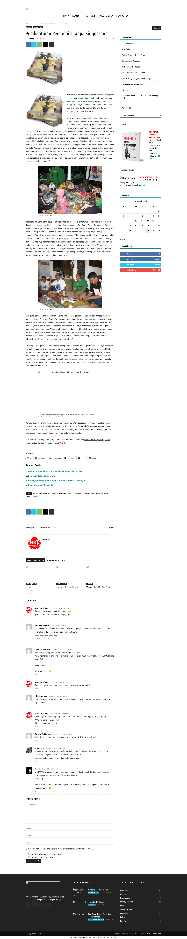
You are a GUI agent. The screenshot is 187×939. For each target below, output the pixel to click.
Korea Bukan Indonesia (96, 919)
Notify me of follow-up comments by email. (45, 854)
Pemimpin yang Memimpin (40, 485)
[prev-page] (27, 592)
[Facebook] (140, 16)
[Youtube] (153, 16)
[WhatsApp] (39, 44)
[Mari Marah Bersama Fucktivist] (70, 575)
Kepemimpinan (93, 892)
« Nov (122, 239)
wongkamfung (41, 608)
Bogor (111, 527)
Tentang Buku (37, 27)
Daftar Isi (77, 16)
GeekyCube (113, 937)
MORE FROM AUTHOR (56, 560)
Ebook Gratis (123, 16)
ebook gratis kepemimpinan (62, 493)
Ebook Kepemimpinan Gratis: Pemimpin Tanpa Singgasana (55, 471)
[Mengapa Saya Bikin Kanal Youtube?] (100, 575)
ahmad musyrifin (42, 625)
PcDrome (103, 937)
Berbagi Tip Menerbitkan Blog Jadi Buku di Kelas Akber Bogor (56, 480)
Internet (35, 23)
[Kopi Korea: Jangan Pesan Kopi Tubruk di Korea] (79, 917)
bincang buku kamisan (41, 493)
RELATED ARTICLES (35, 560)
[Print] (51, 44)
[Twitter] (148, 16)
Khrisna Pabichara (42, 734)
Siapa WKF (90, 16)
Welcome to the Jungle (131, 67)
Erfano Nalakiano (42, 649)
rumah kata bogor (33, 496)
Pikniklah (125, 90)
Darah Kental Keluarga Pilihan (133, 73)
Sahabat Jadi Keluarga (131, 61)
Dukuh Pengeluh (128, 43)
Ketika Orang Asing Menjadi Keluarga (136, 79)
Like (158, 254)
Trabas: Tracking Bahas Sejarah (134, 55)
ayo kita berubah (41, 638)
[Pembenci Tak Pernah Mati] (79, 892)
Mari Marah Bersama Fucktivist (67, 587)
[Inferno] (39, 575)
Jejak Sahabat (106, 16)
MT (35, 769)
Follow (157, 259)
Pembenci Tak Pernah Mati (98, 890)
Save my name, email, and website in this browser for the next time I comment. (61, 849)
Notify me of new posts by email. (41, 857)
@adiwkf (31, 38)
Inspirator (91, 905)
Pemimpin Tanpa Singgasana (41, 476)
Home (66, 16)
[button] (158, 16)
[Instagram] (144, 16)
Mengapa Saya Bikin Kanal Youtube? (99, 587)
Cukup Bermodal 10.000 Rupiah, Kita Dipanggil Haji (140, 96)
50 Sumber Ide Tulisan (96, 902)
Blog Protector (92, 937)
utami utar (39, 748)
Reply (36, 618)
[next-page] (31, 592)
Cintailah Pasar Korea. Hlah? (133, 84)
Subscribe (156, 270)
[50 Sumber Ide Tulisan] (79, 905)
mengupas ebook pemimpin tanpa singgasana (91, 493)
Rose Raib (126, 49)
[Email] (45, 44)
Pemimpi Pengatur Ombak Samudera (41, 527)
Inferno (28, 587)
